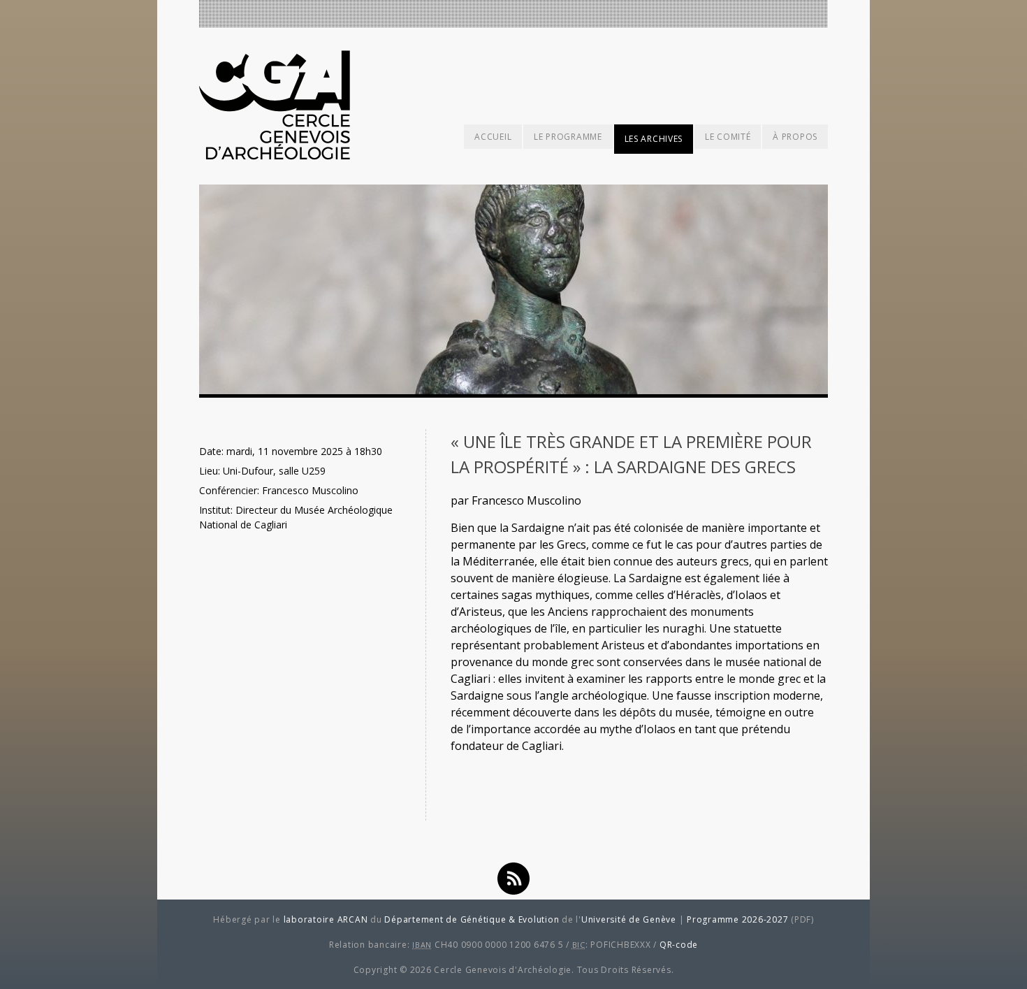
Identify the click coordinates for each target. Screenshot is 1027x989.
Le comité (727, 137)
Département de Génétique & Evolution (471, 919)
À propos (795, 137)
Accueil (492, 137)
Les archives (654, 139)
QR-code (679, 945)
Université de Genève (628, 919)
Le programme (568, 137)
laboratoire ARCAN (326, 919)
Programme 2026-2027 (737, 919)
